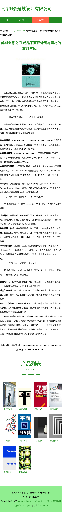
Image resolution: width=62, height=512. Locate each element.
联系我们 (8, 25)
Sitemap (44, 505)
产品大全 (41, 20)
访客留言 (45, 25)
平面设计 (40, 501)
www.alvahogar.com (27, 501)
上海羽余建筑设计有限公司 (26, 8)
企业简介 (22, 20)
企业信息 (26, 25)
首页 (6, 20)
